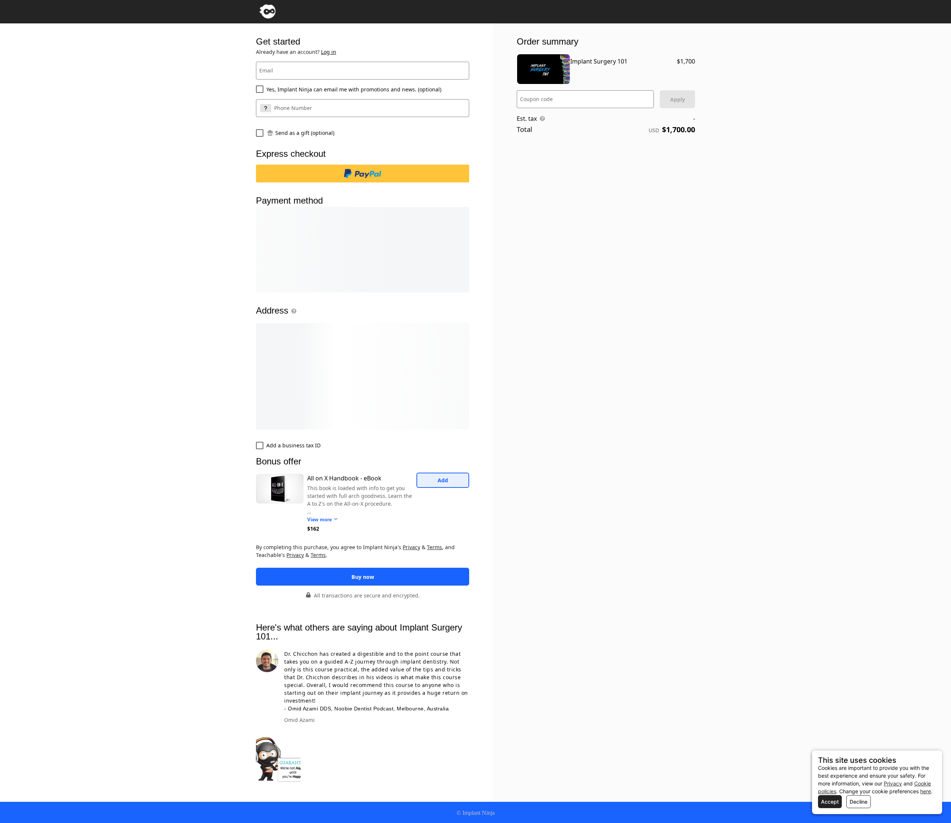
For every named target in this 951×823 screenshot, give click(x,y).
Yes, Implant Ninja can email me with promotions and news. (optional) (353, 89)
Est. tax (527, 118)
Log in (328, 51)
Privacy (411, 547)
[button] (292, 311)
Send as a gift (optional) (304, 132)
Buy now (362, 576)
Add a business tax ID (293, 445)
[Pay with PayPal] (362, 173)
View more (320, 519)
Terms (434, 547)
